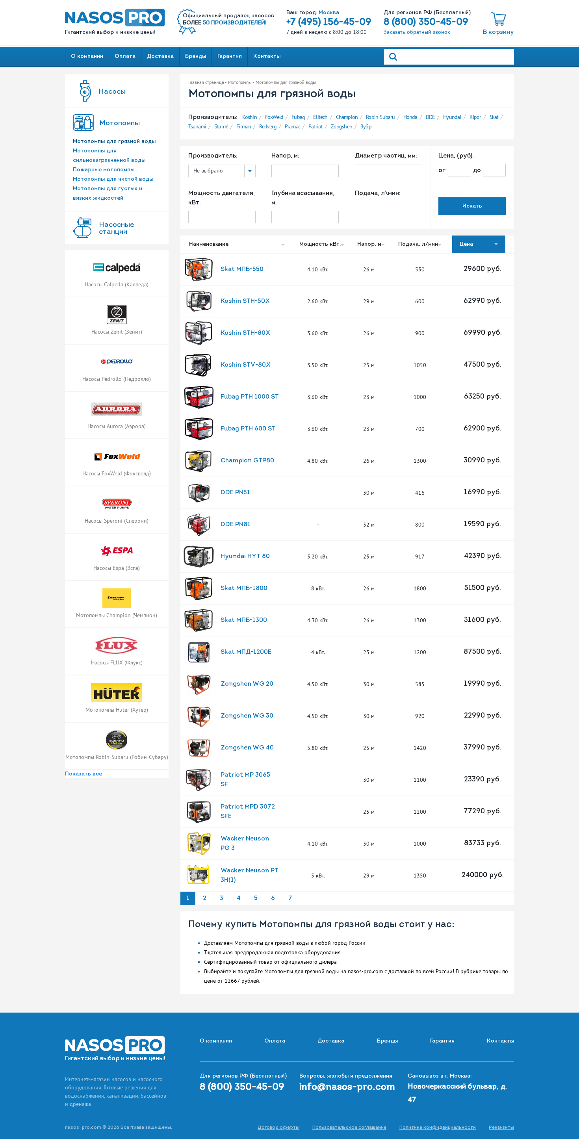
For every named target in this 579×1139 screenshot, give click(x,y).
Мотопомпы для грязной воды (114, 142)
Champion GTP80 (247, 461)
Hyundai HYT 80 (245, 556)
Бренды (195, 56)
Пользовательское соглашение (349, 1127)
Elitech (320, 117)
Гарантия (229, 56)
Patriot (315, 126)
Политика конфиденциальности (437, 1127)
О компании (87, 56)
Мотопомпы (119, 123)
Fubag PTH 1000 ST (250, 397)
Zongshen (341, 126)
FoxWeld (274, 117)
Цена (467, 244)
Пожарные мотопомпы (103, 170)
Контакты (266, 56)
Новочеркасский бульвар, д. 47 (457, 1093)
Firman (243, 126)
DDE (430, 117)
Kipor (475, 117)
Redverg (267, 126)
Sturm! (221, 126)
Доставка (160, 56)
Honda (410, 117)
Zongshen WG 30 (247, 716)
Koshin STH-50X (245, 301)
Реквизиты (501, 1127)
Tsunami (197, 126)
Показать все (83, 774)
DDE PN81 (236, 524)
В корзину (498, 32)
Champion (347, 117)
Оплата (125, 56)
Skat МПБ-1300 (244, 620)
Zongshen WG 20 (247, 684)
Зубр (365, 126)
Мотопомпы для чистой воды (113, 179)
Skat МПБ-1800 (244, 588)
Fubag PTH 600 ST (248, 429)
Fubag (298, 117)
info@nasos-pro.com (347, 1087)
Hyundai (452, 117)
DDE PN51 (235, 493)
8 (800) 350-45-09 (426, 22)
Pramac (292, 126)
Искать (472, 206)
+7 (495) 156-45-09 (328, 22)
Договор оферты (278, 1127)
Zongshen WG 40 (247, 748)
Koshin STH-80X (245, 333)
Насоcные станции (116, 229)
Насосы (112, 92)
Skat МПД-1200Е (246, 652)
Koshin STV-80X (246, 365)
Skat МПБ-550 (242, 269)
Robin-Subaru (380, 117)
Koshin (249, 117)
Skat (494, 117)
